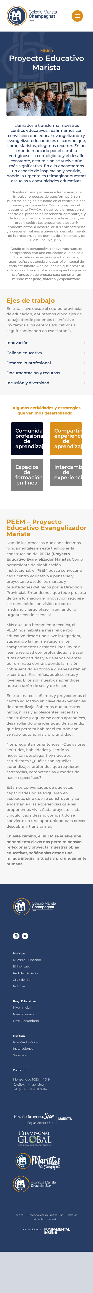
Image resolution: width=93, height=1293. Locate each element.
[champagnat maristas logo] (31, 6)
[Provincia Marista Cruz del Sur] (34, 1177)
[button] (46, 343)
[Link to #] (77, 16)
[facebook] (25, 936)
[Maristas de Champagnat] (38, 1154)
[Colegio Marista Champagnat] (34, 899)
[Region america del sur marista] (43, 1114)
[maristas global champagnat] (34, 1131)
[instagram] (16, 936)
